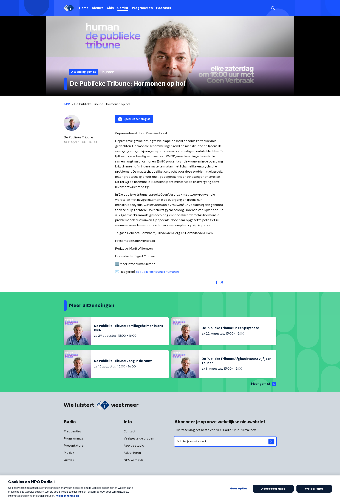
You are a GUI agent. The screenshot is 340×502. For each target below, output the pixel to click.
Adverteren (132, 452)
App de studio (134, 445)
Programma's (142, 8)
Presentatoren (74, 445)
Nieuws (97, 8)
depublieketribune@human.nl (157, 271)
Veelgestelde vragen (139, 438)
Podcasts (163, 8)
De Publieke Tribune (78, 137)
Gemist (122, 8)
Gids (110, 8)
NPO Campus (133, 459)
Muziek (69, 452)
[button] (272, 8)
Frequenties (72, 431)
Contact (129, 431)
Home (83, 8)
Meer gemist (260, 384)
